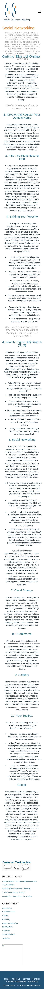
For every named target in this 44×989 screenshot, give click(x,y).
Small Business (8, 934)
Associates (7, 908)
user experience (24, 51)
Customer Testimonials (16, 981)
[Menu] (39, 11)
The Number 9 (8, 885)
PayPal (26, 44)
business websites (23, 37)
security (16, 47)
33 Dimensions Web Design (17, 33)
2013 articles (32, 35)
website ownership (28, 54)
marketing (17, 44)
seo (22, 47)
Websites (20, 35)
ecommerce (10, 42)
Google (26, 42)
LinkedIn (7, 44)
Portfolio (36, 979)
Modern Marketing (10, 923)
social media (23, 49)
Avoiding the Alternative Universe (16, 888)
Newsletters (7, 927)
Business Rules (8, 912)
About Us (16, 979)
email (19, 42)
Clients (5, 915)
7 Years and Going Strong (13, 892)
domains (33, 40)
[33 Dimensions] (11, 17)
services (29, 47)
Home (6, 979)
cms (17, 40)
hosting (35, 42)
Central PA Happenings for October (17, 896)
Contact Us (33, 981)
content (24, 40)
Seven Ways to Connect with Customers (19, 881)
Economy (6, 919)
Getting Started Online (21, 56)
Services (6, 930)
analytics (9, 37)
